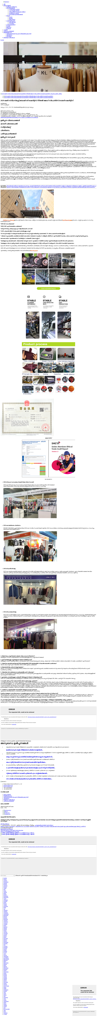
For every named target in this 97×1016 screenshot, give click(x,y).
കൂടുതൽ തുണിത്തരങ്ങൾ (16, 14)
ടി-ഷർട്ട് (8, 26)
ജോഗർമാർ (12, 19)
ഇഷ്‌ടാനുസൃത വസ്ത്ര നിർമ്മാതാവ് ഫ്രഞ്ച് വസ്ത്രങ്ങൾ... (24, 750)
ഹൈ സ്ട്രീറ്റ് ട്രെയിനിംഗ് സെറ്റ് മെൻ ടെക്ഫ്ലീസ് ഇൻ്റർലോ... (26, 762)
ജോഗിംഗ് (8, 27)
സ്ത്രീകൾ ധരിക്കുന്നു (11, 6)
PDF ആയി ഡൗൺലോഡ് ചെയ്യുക (28, 117)
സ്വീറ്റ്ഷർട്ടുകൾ (10, 20)
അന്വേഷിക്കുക (5, 823)
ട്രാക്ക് (8, 15)
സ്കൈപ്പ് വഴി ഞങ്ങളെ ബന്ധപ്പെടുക (10, 831)
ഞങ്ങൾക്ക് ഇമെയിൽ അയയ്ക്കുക (10, 117)
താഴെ (10, 17)
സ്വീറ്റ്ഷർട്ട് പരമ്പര (14, 9)
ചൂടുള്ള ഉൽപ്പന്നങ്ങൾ (40, 825)
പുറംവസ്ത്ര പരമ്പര (14, 10)
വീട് (4, 4)
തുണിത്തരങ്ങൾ (10, 8)
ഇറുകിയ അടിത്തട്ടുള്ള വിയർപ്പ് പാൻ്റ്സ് (75, 826)
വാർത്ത (5, 29)
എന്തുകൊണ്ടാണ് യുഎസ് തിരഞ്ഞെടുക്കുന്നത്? (18, 33)
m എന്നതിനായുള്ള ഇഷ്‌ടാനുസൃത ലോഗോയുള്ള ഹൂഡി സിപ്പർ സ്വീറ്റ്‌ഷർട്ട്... (30, 767)
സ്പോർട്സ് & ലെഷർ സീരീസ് (17, 11)
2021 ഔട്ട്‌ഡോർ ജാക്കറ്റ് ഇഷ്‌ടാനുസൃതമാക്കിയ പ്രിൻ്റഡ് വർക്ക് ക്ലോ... (29, 778)
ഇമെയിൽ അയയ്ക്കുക (7, 829)
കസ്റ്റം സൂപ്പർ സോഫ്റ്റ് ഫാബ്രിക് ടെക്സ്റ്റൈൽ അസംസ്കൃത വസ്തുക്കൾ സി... (29, 756)
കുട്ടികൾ (8, 28)
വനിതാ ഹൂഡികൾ (44, 826)
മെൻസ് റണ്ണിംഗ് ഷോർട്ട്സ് (8, 826)
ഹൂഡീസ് (11, 23)
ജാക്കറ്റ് (11, 18)
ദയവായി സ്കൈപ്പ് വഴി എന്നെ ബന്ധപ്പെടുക (12, 830)
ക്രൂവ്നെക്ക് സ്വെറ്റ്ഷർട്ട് (56, 826)
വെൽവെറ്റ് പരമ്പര (14, 13)
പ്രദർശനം (9, 35)
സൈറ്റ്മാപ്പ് (50, 825)
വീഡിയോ (9, 36)
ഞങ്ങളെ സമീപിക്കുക (9, 37)
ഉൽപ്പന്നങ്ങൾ (7, 5)
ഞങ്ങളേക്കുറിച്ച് (7, 32)
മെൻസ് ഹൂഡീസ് (34, 826)
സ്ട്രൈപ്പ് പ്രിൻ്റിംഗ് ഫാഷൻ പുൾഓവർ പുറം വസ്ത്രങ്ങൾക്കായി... (27, 773)
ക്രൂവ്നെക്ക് (12, 22)
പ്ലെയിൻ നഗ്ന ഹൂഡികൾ (22, 826)
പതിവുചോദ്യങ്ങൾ (8, 31)
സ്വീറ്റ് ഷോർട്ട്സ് (10, 24)
